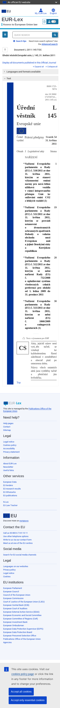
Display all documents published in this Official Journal (29, 62)
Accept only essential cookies (27, 700)
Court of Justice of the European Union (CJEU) (24, 601)
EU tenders (8, 485)
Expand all (39, 67)
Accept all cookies (21, 691)
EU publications (10, 495)
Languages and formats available (24, 71)
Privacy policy (9, 570)
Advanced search (50, 44)
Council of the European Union (16, 595)
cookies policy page (22, 674)
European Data (9, 482)
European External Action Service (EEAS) (21, 612)
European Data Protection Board (17, 632)
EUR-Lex (12, 19)
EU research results (12, 488)
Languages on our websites (15, 566)
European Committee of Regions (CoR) (20, 618)
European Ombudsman (13, 625)
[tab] (30, 71)
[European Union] (10, 515)
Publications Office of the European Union (22, 639)
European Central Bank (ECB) (16, 605)
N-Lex (5, 502)
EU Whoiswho (9, 492)
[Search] (55, 34)
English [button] (53, 13)
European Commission (13, 598)
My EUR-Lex (41, 13)
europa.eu (24, 520)
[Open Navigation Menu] (5, 34)
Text (9, 78)
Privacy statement (11, 452)
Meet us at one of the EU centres (18, 543)
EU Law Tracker (10, 505)
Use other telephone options (15, 536)
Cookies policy (9, 445)
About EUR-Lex (9, 463)
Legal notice (8, 442)
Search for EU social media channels (19, 555)
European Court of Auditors (15, 608)
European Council (11, 591)
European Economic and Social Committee (22, 615)
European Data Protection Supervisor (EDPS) (23, 629)
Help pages (8, 423)
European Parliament (12, 588)
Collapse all (52, 67)
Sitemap (7, 430)
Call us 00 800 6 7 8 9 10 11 (15, 533)
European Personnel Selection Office (19, 635)
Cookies (7, 576)
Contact (6, 427)
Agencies (7, 642)
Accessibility (9, 448)
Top (19, 382)
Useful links (8, 470)
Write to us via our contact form (17, 540)
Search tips (21, 41)
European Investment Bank (15, 622)
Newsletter (8, 467)
